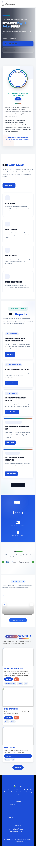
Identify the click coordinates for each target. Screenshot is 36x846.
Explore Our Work (10, 50)
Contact (11, 817)
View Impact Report (11, 43)
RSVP (16, 679)
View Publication (11, 473)
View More (18, 767)
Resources (11, 808)
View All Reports (18, 485)
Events (10, 813)
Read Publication (11, 383)
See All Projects (9, 185)
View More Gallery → (18, 620)
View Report (10, 354)
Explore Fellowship (11, 411)
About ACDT (12, 804)
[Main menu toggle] (32, 3)
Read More (8, 679)
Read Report (10, 442)
